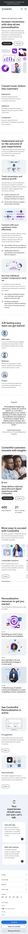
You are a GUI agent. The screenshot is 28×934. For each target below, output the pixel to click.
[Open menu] (24, 9)
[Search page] (21, 9)
